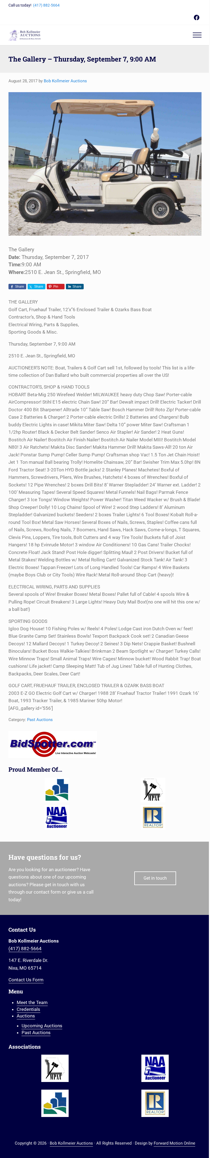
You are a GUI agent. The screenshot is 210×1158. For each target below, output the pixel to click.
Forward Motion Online (174, 1143)
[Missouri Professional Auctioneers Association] (153, 790)
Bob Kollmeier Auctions (71, 1143)
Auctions (26, 1016)
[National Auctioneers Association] (57, 817)
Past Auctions (40, 719)
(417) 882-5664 (46, 5)
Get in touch (155, 878)
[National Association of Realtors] (153, 817)
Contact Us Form (25, 979)
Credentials (28, 1009)
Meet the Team (32, 1002)
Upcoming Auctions (42, 1025)
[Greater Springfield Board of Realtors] (57, 790)
